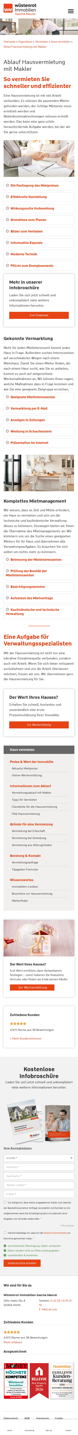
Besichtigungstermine (28, 587)
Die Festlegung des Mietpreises (35, 185)
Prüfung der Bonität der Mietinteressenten (26, 573)
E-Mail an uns (48, 1309)
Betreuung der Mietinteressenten (36, 560)
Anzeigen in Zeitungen (28, 420)
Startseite (9, 42)
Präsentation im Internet (29, 443)
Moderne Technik (24, 254)
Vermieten (41, 42)
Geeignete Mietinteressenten (33, 397)
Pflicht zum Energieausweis (32, 266)
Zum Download (39, 315)
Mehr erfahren (13, 1342)
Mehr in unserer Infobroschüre (25, 285)
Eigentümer (25, 42)
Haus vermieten (60, 42)
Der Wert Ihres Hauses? (33, 697)
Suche (9, 1430)
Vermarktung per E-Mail (29, 408)
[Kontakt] (68, 1423)
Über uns (49, 1430)
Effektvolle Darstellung (29, 197)
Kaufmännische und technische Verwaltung (32, 612)
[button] (71, 11)
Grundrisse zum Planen (28, 220)
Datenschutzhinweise (55, 1232)
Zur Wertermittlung (39, 725)
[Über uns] (48, 1423)
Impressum (42, 1418)
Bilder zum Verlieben (27, 231)
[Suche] (9, 1423)
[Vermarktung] (29, 1423)
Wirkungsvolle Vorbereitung (32, 208)
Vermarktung (29, 1430)
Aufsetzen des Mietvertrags (32, 598)
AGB (27, 1418)
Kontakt (68, 1430)
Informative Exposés (26, 243)
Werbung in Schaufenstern (31, 431)
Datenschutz (11, 1418)
